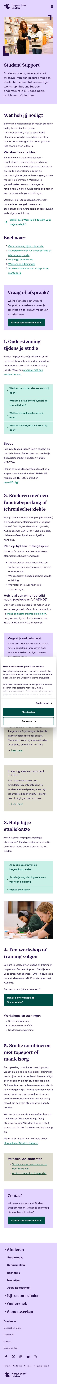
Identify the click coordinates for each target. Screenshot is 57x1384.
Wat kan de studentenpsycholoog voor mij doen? (28, 403)
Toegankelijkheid (41, 1366)
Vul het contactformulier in (26, 322)
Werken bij (9, 1334)
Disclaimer (17, 1366)
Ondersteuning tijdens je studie (26, 246)
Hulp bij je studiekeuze (20, 259)
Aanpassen (27, 721)
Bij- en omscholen (23, 1295)
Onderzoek (17, 1303)
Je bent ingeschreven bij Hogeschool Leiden (23, 867)
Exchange (13, 1272)
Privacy (7, 1366)
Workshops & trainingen (21, 263)
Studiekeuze (15, 1257)
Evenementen (11, 1348)
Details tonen (42, 703)
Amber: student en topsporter (29, 1173)
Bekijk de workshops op (21, 1000)
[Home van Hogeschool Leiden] (26, 6)
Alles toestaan (28, 712)
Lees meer (17, 750)
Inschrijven (14, 1280)
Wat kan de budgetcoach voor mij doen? (28, 427)
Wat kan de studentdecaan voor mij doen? (29, 390)
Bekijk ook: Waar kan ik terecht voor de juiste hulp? (30, 222)
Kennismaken (16, 1265)
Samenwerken (20, 1311)
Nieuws (7, 1341)
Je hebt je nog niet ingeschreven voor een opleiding (27, 879)
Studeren (15, 1249)
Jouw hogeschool (18, 1287)
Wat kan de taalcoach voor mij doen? (26, 415)
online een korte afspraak (24, 613)
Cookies (27, 1366)
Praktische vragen (19, 889)
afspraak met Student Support (21, 1143)
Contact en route (12, 1328)
